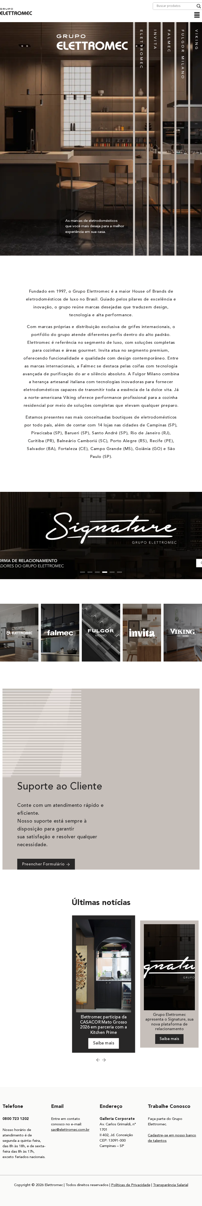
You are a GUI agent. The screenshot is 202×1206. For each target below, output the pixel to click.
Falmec (168, 41)
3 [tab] (97, 572)
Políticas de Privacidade (130, 1185)
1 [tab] (82, 572)
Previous (98, 1060)
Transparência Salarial (170, 1185)
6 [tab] (119, 572)
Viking (196, 40)
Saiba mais (103, 1043)
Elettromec (141, 49)
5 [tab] (112, 572)
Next (104, 1060)
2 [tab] (89, 572)
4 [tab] (104, 572)
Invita (155, 40)
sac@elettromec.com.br (70, 1130)
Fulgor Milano (182, 55)
